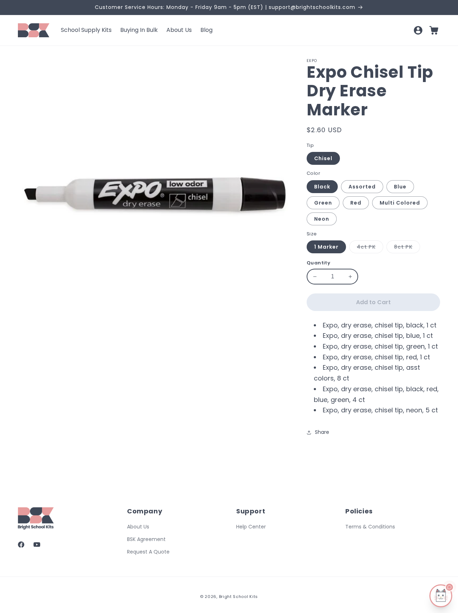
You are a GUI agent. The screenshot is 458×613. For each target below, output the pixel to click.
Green (323, 202)
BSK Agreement (146, 539)
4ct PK (370, 248)
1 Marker (326, 246)
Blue (400, 186)
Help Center (251, 526)
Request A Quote (148, 551)
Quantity (318, 262)
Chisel (323, 158)
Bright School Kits (238, 596)
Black (322, 186)
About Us (138, 526)
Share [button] (322, 432)
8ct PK (407, 248)
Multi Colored (400, 202)
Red (355, 202)
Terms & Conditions (370, 526)
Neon (321, 218)
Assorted (362, 186)
